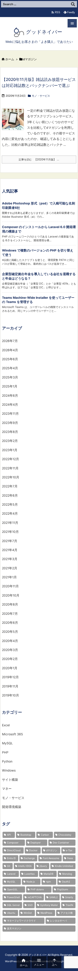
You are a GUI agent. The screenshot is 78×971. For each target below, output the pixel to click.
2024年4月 (10, 405)
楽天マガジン (14, 928)
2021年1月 (9, 577)
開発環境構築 (11, 807)
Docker (33, 850)
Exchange (29, 858)
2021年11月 (10, 523)
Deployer (35, 842)
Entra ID (11, 858)
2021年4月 (9, 550)
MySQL (7, 743)
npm (48, 881)
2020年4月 (10, 641)
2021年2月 (9, 568)
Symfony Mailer (49, 905)
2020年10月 (10, 595)
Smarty (69, 897)
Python (7, 761)
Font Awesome (51, 858)
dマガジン (51, 850)
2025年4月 (10, 368)
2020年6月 (10, 623)
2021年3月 (9, 559)
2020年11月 (10, 586)
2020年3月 (10, 650)
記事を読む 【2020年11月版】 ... (39, 159)
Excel (6, 725)
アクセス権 (67, 912)
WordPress (46, 912)
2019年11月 (10, 686)
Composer (12, 842)
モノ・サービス (41, 95)
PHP (5, 752)
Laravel (11, 873)
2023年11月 (10, 414)
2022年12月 (10, 459)
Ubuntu (11, 912)
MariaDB (48, 873)
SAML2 (53, 897)
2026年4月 (10, 350)
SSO (30, 905)
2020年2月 (10, 659)
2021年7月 (9, 541)
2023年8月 (10, 432)
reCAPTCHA (35, 897)
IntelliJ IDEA (25, 865)
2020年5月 (10, 632)
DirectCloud (13, 850)
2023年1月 (9, 450)
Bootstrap (25, 834)
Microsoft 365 (12, 734)
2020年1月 (9, 668)
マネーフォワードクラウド (21, 920)
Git (8, 865)
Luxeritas (29, 873)
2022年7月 (10, 486)
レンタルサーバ (58, 920)
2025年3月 (10, 377)
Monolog (67, 873)
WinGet (28, 912)
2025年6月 (10, 359)
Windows (9, 770)
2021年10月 (10, 532)
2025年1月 (9, 386)
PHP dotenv (37, 889)
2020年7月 (10, 614)
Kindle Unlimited (64, 865)
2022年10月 (10, 477)
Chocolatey (64, 834)
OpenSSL (12, 889)
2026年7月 (10, 341)
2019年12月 (10, 677)
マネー (7, 789)
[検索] (73, 4)
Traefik (69, 905)
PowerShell (13, 897)
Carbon (45, 834)
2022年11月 (10, 468)
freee (70, 858)
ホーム (9, 59)
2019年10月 (10, 695)
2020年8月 (10, 604)
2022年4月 (10, 513)
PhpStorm (62, 889)
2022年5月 (10, 504)
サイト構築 (10, 780)
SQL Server (13, 905)
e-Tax (69, 850)
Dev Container (61, 842)
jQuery (43, 865)
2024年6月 (10, 395)
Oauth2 (66, 881)
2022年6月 (10, 495)
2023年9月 (10, 423)
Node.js (30, 881)
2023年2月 (10, 441)
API (9, 834)
